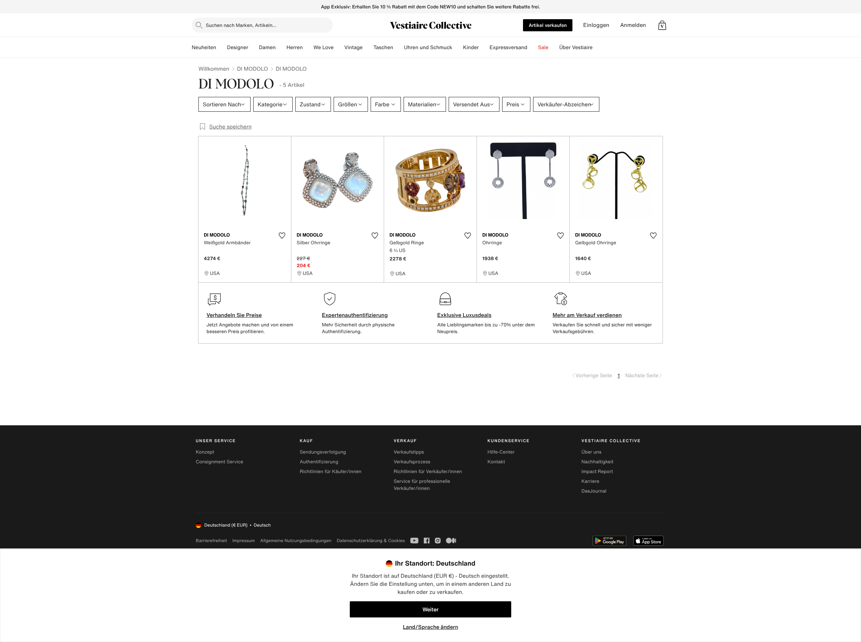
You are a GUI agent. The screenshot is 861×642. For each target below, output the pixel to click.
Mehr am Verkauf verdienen (587, 315)
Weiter (430, 609)
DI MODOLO (252, 69)
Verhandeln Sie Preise (234, 315)
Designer (237, 47)
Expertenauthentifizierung (355, 315)
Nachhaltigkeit (597, 461)
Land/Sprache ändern (430, 627)
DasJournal (594, 491)
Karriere (590, 481)
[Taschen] (398, 47)
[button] (662, 25)
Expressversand (508, 47)
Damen (267, 47)
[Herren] (308, 47)
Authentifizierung (319, 461)
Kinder (471, 47)
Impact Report (597, 471)
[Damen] (281, 47)
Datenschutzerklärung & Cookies (371, 540)
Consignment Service (219, 461)
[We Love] (339, 47)
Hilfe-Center (501, 452)
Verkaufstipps (409, 452)
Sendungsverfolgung (323, 452)
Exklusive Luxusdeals (464, 315)
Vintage (353, 47)
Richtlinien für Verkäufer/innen (428, 471)
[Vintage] (368, 47)
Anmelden (633, 25)
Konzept (205, 452)
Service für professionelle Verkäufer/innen (422, 485)
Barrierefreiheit (211, 540)
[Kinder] (484, 47)
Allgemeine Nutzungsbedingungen (295, 540)
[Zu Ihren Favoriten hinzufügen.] (282, 235)
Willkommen (213, 69)
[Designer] (253, 47)
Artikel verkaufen (548, 25)
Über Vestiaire (576, 47)
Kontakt (496, 461)
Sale (543, 47)
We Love (323, 47)
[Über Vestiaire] (598, 47)
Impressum (243, 540)
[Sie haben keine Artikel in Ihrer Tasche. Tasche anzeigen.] (662, 25)
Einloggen (596, 25)
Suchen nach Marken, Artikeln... (241, 25)
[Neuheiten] (221, 47)
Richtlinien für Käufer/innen (331, 471)
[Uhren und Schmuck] (457, 47)
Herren (295, 47)
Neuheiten (204, 47)
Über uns (591, 452)
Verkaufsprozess (412, 461)
